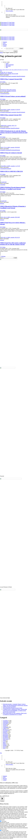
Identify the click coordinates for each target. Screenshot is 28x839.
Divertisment (22, 76)
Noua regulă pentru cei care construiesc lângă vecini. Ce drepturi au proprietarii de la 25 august (15, 714)
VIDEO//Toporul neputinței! (9, 706)
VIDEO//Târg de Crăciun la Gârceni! (11, 153)
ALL (1, 69)
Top (1, 753)
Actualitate (2, 76)
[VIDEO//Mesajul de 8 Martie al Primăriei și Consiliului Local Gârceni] (3, 201)
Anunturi (5, 724)
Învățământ (5, 736)
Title (7, 67)
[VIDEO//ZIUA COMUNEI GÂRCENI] (10, 166)
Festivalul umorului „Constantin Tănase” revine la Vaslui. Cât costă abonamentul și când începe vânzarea (15, 704)
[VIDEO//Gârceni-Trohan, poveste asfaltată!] (14, 91)
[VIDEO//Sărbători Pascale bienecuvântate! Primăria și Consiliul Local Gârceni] (3, 182)
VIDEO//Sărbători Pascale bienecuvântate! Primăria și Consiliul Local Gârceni (12, 188)
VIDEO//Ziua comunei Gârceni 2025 (11, 115)
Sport (4, 748)
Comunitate (13, 76)
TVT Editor (2, 81)
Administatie (8, 76)
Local (4, 741)
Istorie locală (6, 738)
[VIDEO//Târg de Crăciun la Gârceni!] (10, 147)
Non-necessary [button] (3, 829)
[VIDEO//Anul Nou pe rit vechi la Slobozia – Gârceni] (10, 217)
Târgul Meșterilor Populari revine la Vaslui (12, 708)
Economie (5, 731)
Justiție (4, 740)
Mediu (4, 742)
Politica (4, 744)
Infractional (5, 735)
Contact (4, 45)
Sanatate (5, 745)
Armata (4, 725)
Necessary (4, 821)
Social (4, 746)
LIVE (4, 43)
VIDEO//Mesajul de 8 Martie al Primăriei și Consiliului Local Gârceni (13, 207)
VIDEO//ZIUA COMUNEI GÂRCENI (11, 171)
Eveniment (5, 733)
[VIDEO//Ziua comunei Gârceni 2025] (10, 109)
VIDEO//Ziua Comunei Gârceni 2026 (11, 79)
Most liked (8, 66)
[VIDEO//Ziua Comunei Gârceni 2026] (14, 73)
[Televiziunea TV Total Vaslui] (7, 24)
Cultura (17, 76)
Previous (2, 256)
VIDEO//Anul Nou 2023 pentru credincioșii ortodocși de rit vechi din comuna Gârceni (12, 243)
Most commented (10, 64)
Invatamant (5, 737)
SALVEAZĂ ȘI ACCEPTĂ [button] (6, 838)
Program (5, 44)
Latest (7, 63)
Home (1, 52)
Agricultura (5, 723)
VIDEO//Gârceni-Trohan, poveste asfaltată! (13, 96)
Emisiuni (5, 42)
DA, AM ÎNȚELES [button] (4, 796)
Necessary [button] (2, 819)
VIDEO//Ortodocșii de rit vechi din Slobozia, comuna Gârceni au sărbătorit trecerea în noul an (13, 132)
